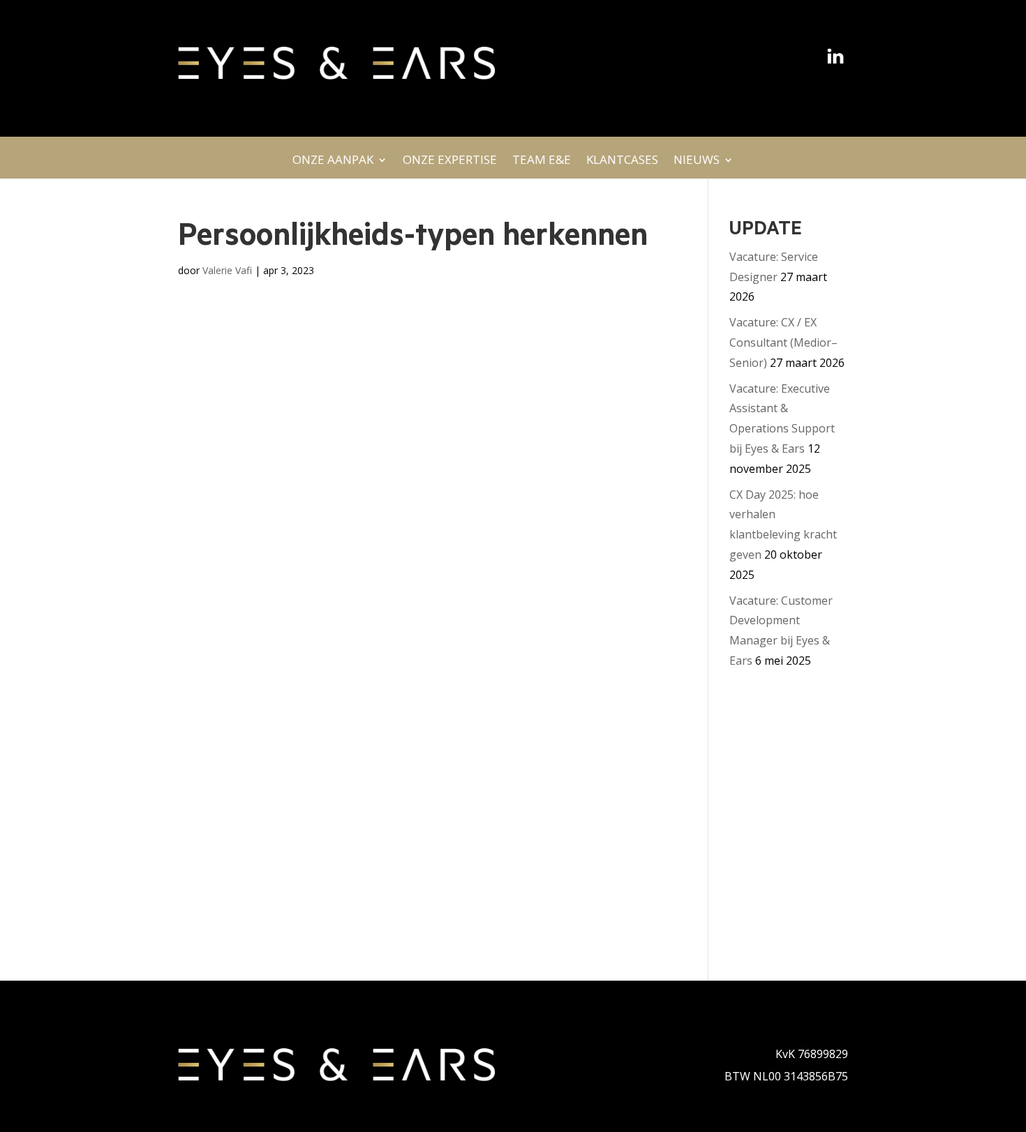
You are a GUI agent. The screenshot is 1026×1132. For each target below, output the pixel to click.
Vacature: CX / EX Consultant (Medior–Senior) (783, 342)
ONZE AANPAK (332, 163)
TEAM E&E (541, 163)
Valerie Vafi (227, 270)
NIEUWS (697, 163)
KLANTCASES (622, 163)
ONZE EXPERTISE (450, 163)
